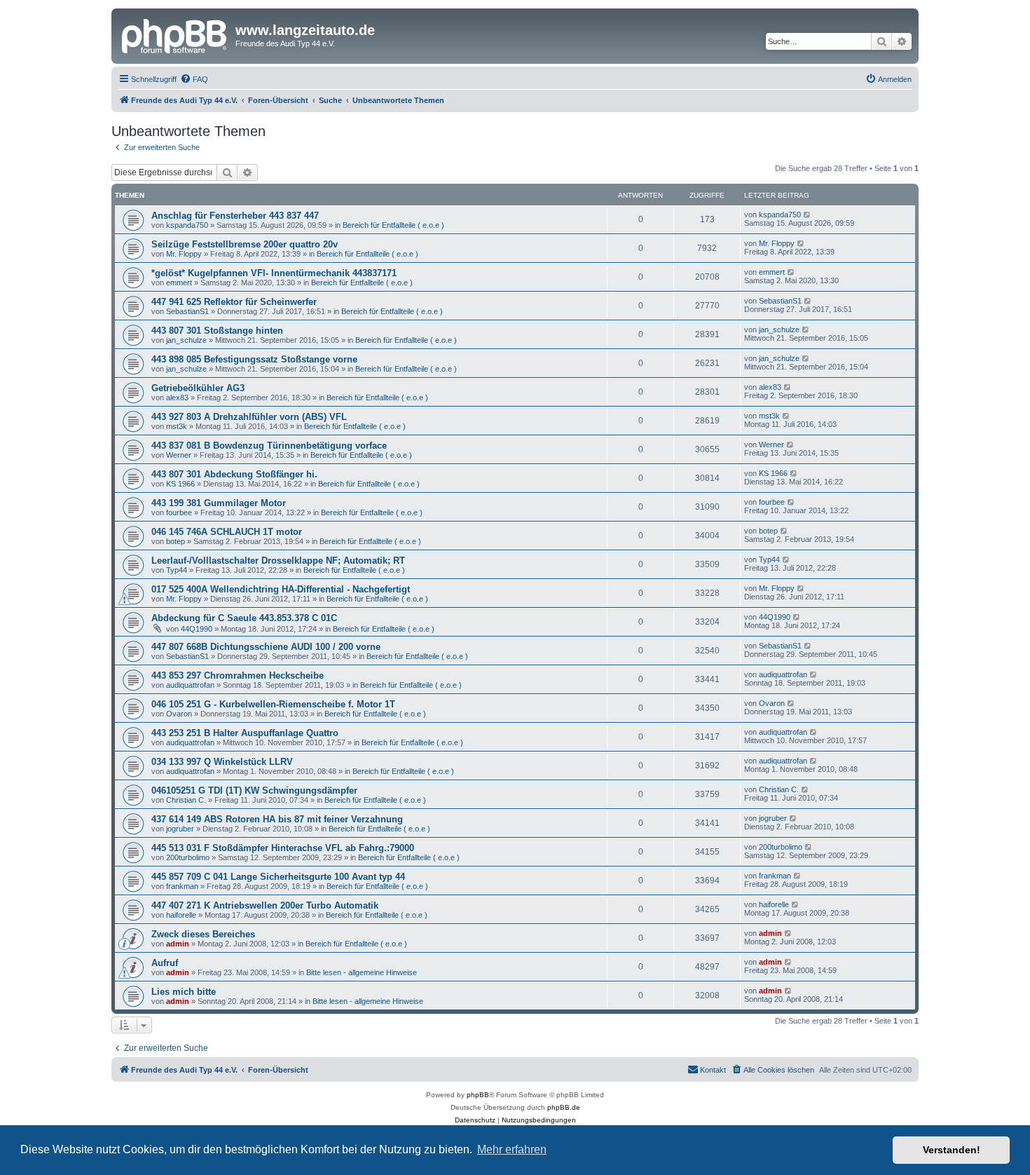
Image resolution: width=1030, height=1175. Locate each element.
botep (175, 541)
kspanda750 (187, 225)
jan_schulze (186, 340)
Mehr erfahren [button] (512, 1149)
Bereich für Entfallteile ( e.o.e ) (393, 225)
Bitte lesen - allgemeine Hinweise (361, 972)
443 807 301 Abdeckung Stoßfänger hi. (234, 474)
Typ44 (176, 570)
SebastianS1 (187, 311)
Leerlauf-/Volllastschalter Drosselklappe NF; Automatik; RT (278, 560)
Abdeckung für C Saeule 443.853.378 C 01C (244, 618)
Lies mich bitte (183, 991)
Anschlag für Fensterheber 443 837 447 (235, 215)
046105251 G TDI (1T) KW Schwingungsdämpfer (254, 790)
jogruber (180, 828)
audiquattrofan (190, 685)
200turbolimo (188, 857)
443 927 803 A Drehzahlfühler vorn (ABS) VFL (249, 417)
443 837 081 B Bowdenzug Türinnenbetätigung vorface (269, 445)
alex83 (177, 397)
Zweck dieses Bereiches (203, 934)
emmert (179, 282)
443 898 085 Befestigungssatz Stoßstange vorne (254, 359)
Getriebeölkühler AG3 (198, 388)
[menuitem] (194, 79)
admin (177, 943)
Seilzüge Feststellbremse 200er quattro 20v (244, 244)
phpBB (478, 1095)
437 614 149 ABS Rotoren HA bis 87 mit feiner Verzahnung (277, 819)
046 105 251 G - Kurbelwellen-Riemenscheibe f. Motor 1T (273, 704)
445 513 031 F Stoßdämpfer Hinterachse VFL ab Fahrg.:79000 (282, 848)
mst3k (176, 426)
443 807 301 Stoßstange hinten (217, 330)
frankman (182, 886)
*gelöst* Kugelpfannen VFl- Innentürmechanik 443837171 (274, 273)
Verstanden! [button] (951, 1149)
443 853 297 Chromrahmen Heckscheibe (237, 675)
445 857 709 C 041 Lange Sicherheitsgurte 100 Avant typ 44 (278, 876)
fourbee (179, 512)
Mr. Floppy (184, 254)
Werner (178, 455)
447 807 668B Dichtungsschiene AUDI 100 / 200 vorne (265, 646)
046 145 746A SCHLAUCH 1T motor (226, 532)
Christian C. (186, 800)
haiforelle (181, 915)
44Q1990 (196, 629)
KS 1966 (180, 484)
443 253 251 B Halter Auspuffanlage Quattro (244, 733)
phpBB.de (563, 1107)
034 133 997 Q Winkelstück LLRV (222, 761)
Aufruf (164, 963)
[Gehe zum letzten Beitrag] (807, 214)
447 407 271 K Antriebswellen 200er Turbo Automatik (264, 905)
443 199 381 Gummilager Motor (218, 503)
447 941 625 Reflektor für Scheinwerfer (234, 302)
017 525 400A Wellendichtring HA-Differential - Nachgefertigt (280, 589)
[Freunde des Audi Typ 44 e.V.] (175, 34)
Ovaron (179, 713)
